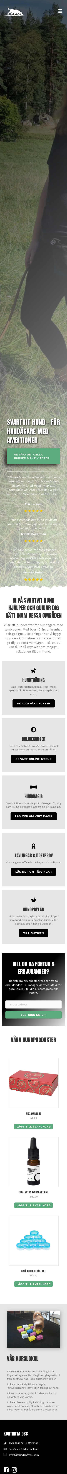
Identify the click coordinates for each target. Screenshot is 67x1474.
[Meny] (60, 11)
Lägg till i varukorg (33, 1126)
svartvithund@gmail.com (24, 1454)
